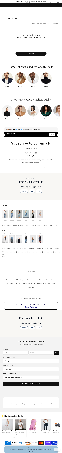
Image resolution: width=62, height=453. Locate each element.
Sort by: (33, 23)
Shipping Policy (10, 283)
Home (34, 276)
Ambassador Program (28, 283)
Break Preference (9, 374)
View (3, 436)
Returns (18, 283)
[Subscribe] (44, 167)
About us (13, 276)
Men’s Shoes (10, 279)
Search (7, 276)
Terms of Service (39, 279)
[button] (3, 3)
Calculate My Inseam (31, 383)
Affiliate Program (20, 279)
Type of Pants (8, 365)
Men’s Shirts (51, 283)
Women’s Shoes (41, 283)
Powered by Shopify (36, 298)
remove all (41, 37)
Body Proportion (9, 357)
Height (5, 349)
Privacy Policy (50, 279)
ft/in (56, 352)
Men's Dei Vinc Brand (24, 276)
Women (24, 191)
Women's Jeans (41, 276)
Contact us (30, 279)
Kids (39, 191)
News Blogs (31, 287)
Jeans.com (28, 298)
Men (32, 191)
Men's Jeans (52, 276)
